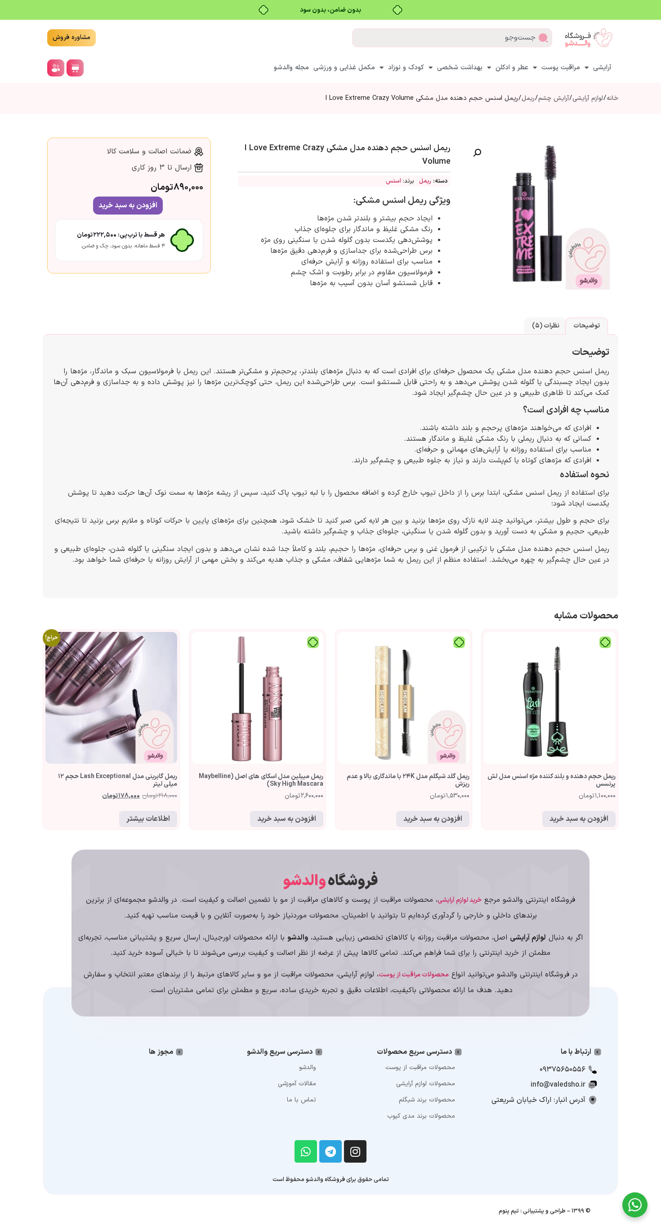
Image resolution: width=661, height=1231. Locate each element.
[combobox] (452, 37)
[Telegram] (330, 1151)
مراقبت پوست (560, 68)
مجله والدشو (291, 68)
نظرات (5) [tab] (545, 326)
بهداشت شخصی (459, 68)
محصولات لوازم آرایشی (425, 1083)
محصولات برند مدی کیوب (421, 1116)
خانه (612, 98)
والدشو (307, 1067)
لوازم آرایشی (587, 98)
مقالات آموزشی (297, 1083)
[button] (477, 153)
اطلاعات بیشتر (148, 819)
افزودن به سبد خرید (127, 205)
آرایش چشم (553, 98)
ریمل (528, 98)
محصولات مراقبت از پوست (420, 1067)
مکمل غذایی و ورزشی (344, 68)
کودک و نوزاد (406, 68)
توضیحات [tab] (586, 326)
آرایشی (602, 68)
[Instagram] (355, 1151)
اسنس (393, 181)
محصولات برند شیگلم (427, 1100)
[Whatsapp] (306, 1151)
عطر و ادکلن (512, 68)
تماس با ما (301, 1100)
